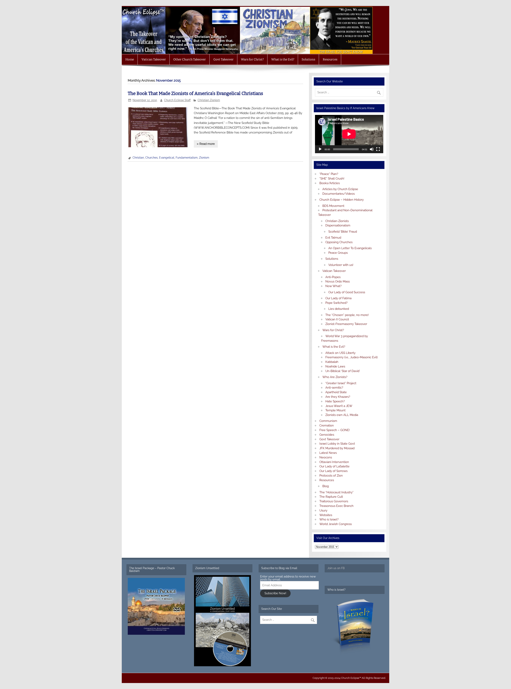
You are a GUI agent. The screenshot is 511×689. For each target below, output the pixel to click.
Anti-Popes (333, 277)
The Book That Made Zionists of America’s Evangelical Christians (195, 93)
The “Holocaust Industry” (336, 492)
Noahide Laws (335, 366)
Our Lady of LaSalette (334, 466)
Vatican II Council (337, 319)
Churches (151, 157)
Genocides (326, 434)
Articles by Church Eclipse (340, 189)
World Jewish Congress (335, 524)
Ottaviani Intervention (334, 462)
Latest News (328, 453)
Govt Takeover (223, 59)
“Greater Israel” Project (340, 383)
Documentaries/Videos (338, 193)
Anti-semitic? (334, 387)
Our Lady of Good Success (346, 292)
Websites (325, 515)
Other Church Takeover (189, 59)
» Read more (206, 144)
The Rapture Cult (331, 496)
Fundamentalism (187, 157)
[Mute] (372, 149)
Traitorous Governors (333, 501)
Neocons (325, 457)
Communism (328, 421)
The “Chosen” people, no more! (347, 315)
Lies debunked (338, 309)
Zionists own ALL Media (341, 415)
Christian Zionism (209, 100)
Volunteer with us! (340, 265)
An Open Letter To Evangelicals (350, 248)
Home (129, 59)
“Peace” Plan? (328, 174)
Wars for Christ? (252, 59)
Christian (138, 157)
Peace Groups (338, 253)
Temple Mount (335, 410)
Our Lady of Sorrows (333, 471)
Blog (325, 486)
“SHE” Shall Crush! (331, 178)
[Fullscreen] (378, 149)
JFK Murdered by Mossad (337, 448)
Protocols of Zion (331, 475)
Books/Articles (329, 183)
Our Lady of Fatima (338, 298)
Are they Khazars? (337, 397)
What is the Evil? (282, 59)
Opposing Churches (339, 242)
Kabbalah (331, 362)
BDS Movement (333, 206)
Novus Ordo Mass (337, 281)
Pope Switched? (336, 303)
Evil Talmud (333, 237)
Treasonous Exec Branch (336, 506)
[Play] (320, 149)
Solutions (308, 59)
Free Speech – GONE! (334, 430)
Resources (330, 59)
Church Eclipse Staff (177, 100)
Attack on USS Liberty (340, 353)
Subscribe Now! (275, 593)
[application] (349, 134)
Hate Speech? (335, 401)
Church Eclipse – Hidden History (341, 199)
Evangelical (166, 157)
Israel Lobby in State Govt (337, 443)
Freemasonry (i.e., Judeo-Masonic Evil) (351, 357)
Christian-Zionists (337, 221)
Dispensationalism (337, 225)
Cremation (326, 425)
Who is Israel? (329, 519)
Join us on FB (336, 568)
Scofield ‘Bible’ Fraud (342, 231)
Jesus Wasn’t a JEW (338, 406)
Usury (323, 510)
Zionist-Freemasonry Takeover (346, 324)
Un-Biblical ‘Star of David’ (342, 371)
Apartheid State (336, 392)
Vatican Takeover (154, 59)
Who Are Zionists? (334, 377)
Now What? (333, 286)
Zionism (204, 157)
